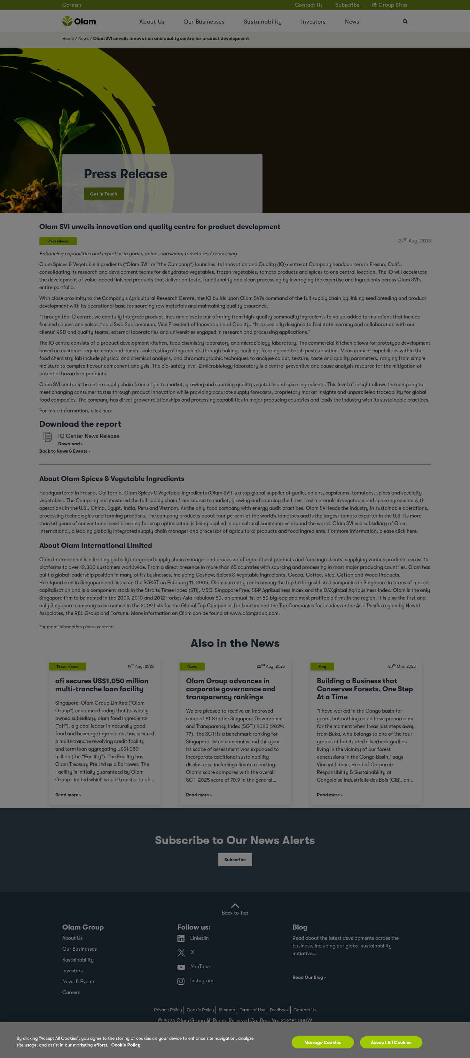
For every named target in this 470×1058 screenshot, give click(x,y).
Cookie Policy (125, 1044)
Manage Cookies (322, 1042)
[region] (235, 1040)
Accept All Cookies (391, 1042)
